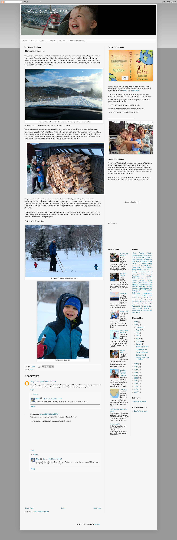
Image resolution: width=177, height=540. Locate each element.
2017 (136, 364)
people (149, 291)
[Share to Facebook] (50, 366)
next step (142, 284)
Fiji (144, 270)
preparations (147, 293)
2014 (136, 372)
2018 (136, 325)
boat (150, 259)
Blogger (97, 524)
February (139, 341)
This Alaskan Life (141, 349)
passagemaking (146, 289)
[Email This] (43, 366)
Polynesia (136, 293)
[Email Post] (39, 366)
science (134, 298)
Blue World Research (141, 411)
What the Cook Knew (143, 310)
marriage (149, 276)
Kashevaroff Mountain (124, 331)
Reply (32, 390)
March (138, 338)
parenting (135, 289)
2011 (136, 381)
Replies (35, 394)
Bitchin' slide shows (142, 346)
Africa (134, 253)
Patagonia (136, 291)
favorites (139, 270)
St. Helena (148, 302)
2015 (136, 369)
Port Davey (123, 390)
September (140, 327)
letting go (149, 274)
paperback (135, 91)
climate (139, 263)
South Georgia (147, 300)
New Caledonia (143, 282)
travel (140, 308)
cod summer (136, 265)
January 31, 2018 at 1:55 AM (48, 414)
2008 (136, 389)
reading (134, 296)
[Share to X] (48, 366)
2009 (136, 386)
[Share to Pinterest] (52, 366)
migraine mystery (146, 278)
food (146, 269)
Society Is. (141, 298)
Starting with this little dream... (143, 358)
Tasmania (136, 306)
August (138, 330)
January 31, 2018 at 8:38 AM (52, 459)
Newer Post (29, 508)
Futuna (150, 269)
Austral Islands (137, 257)
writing (137, 312)
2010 (136, 384)
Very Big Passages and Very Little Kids (123, 372)
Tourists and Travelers (124, 254)
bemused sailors (142, 259)
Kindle (125, 91)
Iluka (142, 274)
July (137, 333)
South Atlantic (136, 300)
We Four (62, 41)
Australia (145, 257)
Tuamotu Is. (147, 308)
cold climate (145, 266)
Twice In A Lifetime (46, 11)
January (139, 344)
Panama (149, 287)
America (149, 253)
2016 (136, 367)
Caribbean (143, 261)
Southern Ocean (138, 302)
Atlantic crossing (147, 255)
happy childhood (139, 272)
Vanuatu (134, 310)
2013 (136, 375)
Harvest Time (122, 351)
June (138, 336)
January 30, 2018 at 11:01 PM (46, 382)
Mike (37, 398)
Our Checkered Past (77, 41)
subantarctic (135, 304)
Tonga (134, 308)
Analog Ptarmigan (142, 352)
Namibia (141, 280)
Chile (150, 261)
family (134, 270)
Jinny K (33, 382)
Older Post (97, 508)
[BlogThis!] (45, 366)
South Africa (148, 298)
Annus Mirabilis (115, 424)
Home (25, 41)
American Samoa (137, 255)
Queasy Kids (124, 311)
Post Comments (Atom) (41, 511)
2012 (136, 378)
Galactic (52, 41)
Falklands (149, 268)
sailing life (146, 295)
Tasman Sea (147, 304)
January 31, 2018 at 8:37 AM (52, 398)
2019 (136, 322)
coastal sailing (146, 264)
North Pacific (148, 284)
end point (143, 267)
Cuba (138, 267)
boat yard (135, 261)
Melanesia (135, 278)
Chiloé (134, 264)
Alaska (32, 369)
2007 (136, 392)
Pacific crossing (138, 287)
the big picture (146, 306)
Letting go (123, 293)
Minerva (134, 280)
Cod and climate (141, 355)
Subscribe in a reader (140, 401)
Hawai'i (150, 272)
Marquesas (136, 276)
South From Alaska (38, 41)
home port (136, 274)
